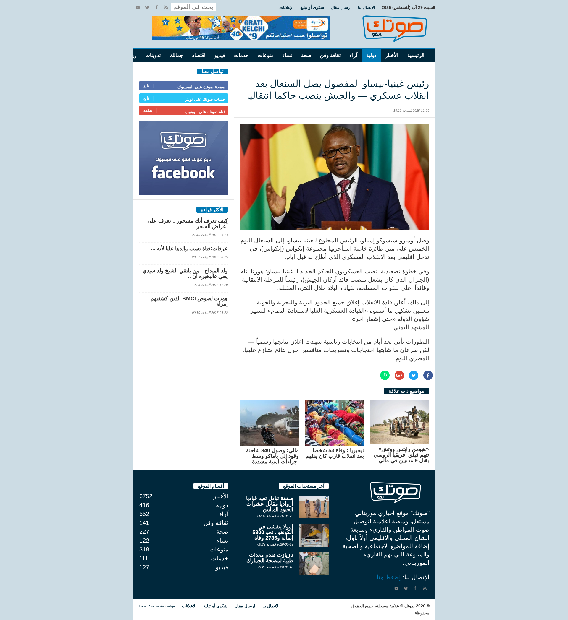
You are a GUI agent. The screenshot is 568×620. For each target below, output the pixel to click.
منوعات (266, 55)
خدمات (241, 55)
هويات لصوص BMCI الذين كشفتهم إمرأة (189, 301)
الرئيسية (416, 55)
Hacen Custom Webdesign (157, 606)
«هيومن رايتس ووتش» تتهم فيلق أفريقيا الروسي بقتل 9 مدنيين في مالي (401, 454)
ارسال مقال (341, 7)
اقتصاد (199, 55)
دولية (371, 55)
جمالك (176, 55)
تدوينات (153, 55)
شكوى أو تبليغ (312, 7)
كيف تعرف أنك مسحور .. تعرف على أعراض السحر (187, 223)
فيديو (219, 55)
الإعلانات (286, 7)
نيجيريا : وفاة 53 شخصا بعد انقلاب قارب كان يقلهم (335, 453)
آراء (353, 55)
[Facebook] (157, 7)
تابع (146, 85)
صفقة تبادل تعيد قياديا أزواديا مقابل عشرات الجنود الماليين (269, 503)
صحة (306, 55)
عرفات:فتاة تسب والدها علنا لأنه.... (189, 248)
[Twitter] (147, 7)
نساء (287, 55)
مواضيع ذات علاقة (406, 391)
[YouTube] (138, 7)
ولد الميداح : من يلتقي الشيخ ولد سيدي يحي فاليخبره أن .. (185, 273)
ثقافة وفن (330, 55)
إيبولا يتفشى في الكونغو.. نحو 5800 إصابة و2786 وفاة (272, 532)
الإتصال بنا (366, 7)
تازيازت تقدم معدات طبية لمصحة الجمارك (269, 558)
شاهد (147, 110)
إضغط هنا (389, 577)
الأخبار (391, 55)
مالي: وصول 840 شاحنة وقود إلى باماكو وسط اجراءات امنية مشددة (272, 456)
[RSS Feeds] (166, 7)
